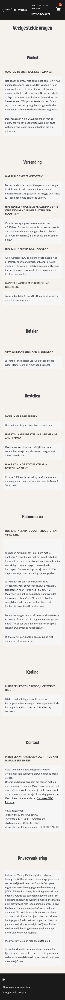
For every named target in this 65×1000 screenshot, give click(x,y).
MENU (7, 10)
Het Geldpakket (40, 14)
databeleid (44, 940)
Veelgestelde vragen (39, 7)
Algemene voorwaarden (16, 987)
